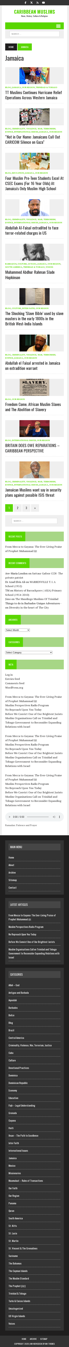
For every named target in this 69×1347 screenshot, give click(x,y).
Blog (8, 87)
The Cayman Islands (18, 1271)
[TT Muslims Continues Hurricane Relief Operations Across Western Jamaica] (34, 82)
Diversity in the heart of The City (29, 607)
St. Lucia (13, 1233)
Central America (16, 1037)
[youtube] (43, 2)
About (11, 865)
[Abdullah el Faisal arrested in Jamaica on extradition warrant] (34, 349)
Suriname (13, 1256)
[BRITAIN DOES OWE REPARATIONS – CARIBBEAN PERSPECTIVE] (34, 435)
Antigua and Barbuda (19, 992)
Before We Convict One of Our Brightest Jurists (33, 714)
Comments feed (14, 683)
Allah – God (14, 985)
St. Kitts (13, 1226)
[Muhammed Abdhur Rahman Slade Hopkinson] (34, 258)
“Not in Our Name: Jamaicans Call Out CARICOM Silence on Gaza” (32, 139)
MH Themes (50, 1343)
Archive (12, 872)
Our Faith (13, 1188)
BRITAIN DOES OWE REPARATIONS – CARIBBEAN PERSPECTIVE (32, 447)
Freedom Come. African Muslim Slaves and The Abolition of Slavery (33, 406)
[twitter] (31, 2)
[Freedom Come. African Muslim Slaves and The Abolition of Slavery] (34, 393)
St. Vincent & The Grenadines (23, 1248)
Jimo (8, 599)
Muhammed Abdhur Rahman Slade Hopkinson (30, 274)
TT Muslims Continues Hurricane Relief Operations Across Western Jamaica (33, 94)
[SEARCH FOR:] (34, 33)
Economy (13, 1090)
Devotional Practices (19, 1068)
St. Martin (13, 1241)
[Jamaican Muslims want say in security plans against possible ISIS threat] (34, 476)
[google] (37, 2)
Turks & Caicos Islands (19, 1301)
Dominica (13, 1075)
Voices (49, 267)
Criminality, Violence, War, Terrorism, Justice (30, 1045)
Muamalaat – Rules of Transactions (26, 1180)
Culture (22, 264)
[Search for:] (34, 521)
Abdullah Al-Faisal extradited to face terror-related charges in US (31, 230)
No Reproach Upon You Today (23, 709)
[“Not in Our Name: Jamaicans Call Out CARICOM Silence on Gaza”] (34, 123)
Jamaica (16, 87)
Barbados (11, 264)
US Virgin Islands (17, 1316)
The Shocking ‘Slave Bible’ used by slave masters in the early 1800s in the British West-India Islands (34, 318)
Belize (11, 1015)
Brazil (11, 1030)
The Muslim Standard (19, 1278)
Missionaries (15, 1173)
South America (13, 267)
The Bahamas (15, 1263)
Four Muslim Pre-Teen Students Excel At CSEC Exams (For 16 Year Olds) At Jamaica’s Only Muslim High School (34, 183)
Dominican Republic (18, 1083)
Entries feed (12, 679)
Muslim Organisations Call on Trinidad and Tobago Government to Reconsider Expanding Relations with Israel (33, 722)
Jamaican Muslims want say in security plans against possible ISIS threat (33, 492)
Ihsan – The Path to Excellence (23, 1135)
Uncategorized (16, 1308)
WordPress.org (14, 687)
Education (18, 173)
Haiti (11, 1128)
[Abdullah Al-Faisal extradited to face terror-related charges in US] (34, 214)
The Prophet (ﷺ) (17, 1286)
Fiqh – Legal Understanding (22, 1105)
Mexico (12, 1165)
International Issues (26, 132)
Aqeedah (13, 1000)
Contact (13, 887)
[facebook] (25, 2)
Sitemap (13, 880)
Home (11, 857)
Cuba (11, 1053)
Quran (11, 1210)
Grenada (13, 1113)
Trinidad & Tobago (46, 87)
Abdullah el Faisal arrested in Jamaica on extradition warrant (32, 365)
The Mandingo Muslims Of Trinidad (36, 599)
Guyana (32, 264)
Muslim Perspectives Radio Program (27, 705)
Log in (9, 675)
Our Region (28, 87)
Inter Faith (28, 308)
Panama (12, 1203)
